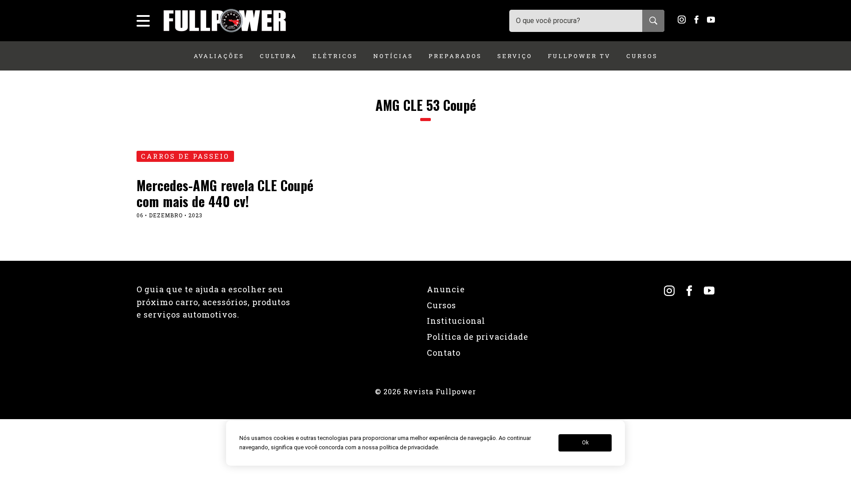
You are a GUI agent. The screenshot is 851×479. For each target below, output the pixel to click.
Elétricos (335, 56)
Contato (444, 352)
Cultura (278, 56)
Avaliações (219, 56)
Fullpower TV (579, 56)
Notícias (393, 56)
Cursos (642, 56)
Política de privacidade (477, 336)
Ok (585, 443)
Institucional (456, 320)
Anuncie (446, 289)
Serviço (514, 56)
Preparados (455, 56)
